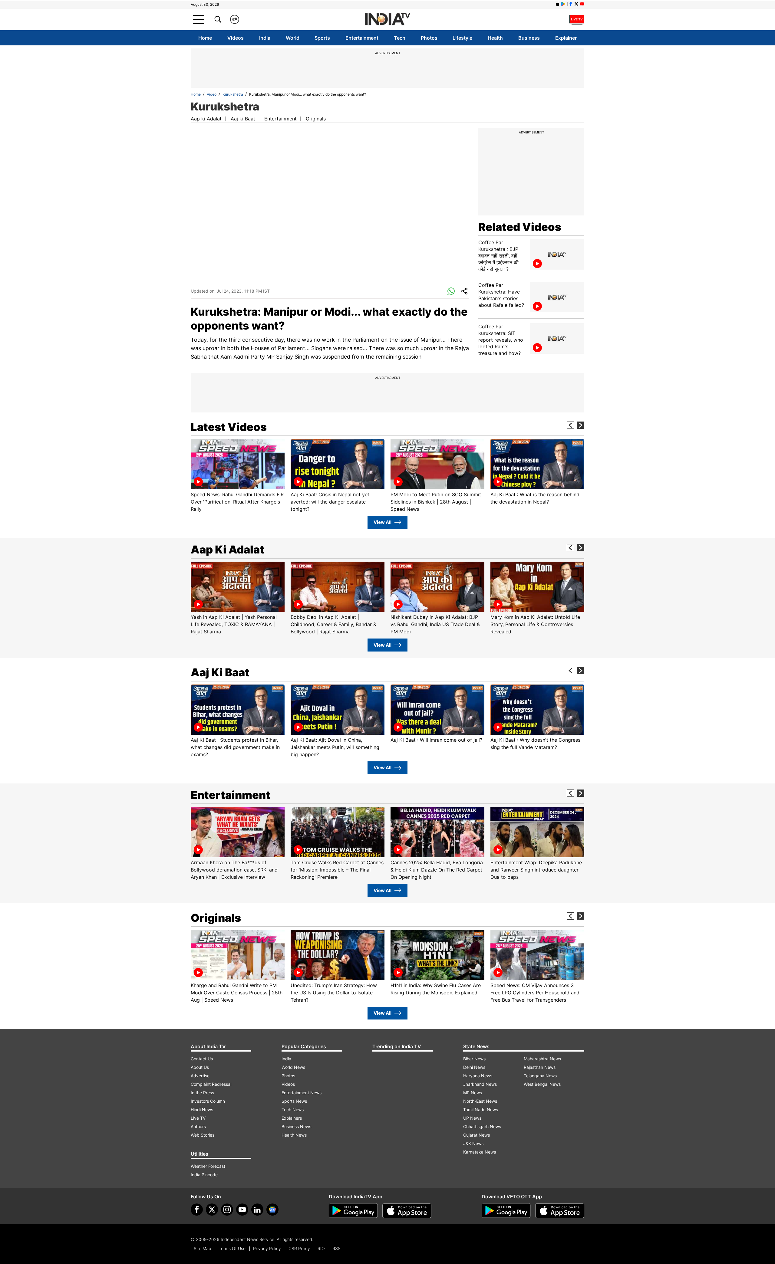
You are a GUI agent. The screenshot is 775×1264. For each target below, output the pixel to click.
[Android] (563, 4)
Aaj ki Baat (243, 119)
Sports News (294, 1101)
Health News (294, 1135)
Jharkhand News (480, 1084)
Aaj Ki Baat (220, 672)
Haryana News (477, 1075)
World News (293, 1067)
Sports (322, 38)
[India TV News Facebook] (571, 4)
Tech (399, 38)
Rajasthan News (540, 1067)
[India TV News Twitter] (576, 4)
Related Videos (519, 227)
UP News (472, 1118)
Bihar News (474, 1058)
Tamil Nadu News (480, 1109)
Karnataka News (479, 1151)
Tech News (293, 1109)
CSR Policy (299, 1248)
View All (382, 522)
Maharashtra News (542, 1058)
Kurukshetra (233, 94)
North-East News (480, 1101)
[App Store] (406, 1210)
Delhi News (474, 1067)
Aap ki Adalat (206, 119)
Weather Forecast (208, 1166)
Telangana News (540, 1075)
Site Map (202, 1248)
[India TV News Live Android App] (353, 1210)
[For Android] (506, 1210)
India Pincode (204, 1174)
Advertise (200, 1075)
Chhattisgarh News (482, 1126)
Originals (316, 119)
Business (529, 38)
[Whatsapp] (451, 291)
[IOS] (558, 4)
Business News (296, 1126)
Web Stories (202, 1135)
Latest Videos (229, 427)
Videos (235, 38)
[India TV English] (387, 19)
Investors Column (208, 1101)
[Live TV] (576, 19)
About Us (200, 1067)
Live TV (198, 1118)
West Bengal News (542, 1084)
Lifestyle (462, 38)
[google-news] (272, 1209)
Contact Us (202, 1058)
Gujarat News (476, 1135)
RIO (321, 1248)
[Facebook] (197, 1209)
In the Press (202, 1092)
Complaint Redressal (211, 1084)
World (292, 38)
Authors (198, 1126)
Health (495, 38)
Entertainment (361, 38)
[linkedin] (257, 1209)
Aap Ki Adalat (227, 549)
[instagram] (227, 1209)
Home (205, 38)
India (264, 38)
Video (211, 94)
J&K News (473, 1143)
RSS (336, 1248)
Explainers (292, 1118)
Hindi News (202, 1109)
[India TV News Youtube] (582, 4)
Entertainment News (302, 1092)
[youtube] (242, 1209)
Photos (429, 38)
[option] (238, 476)
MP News (472, 1092)
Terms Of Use (232, 1248)
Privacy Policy (267, 1248)
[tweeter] (212, 1209)
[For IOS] (559, 1210)
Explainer (566, 38)
